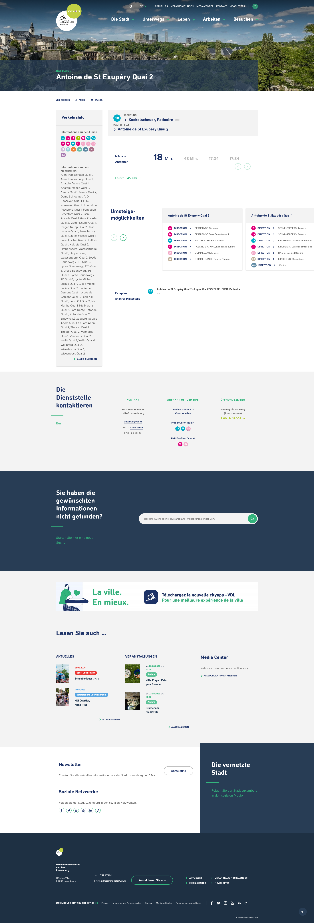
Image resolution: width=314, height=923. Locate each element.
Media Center (204, 6)
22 (183, 428)
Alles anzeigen (87, 359)
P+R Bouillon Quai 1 (182, 422)
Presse (104, 903)
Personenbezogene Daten (188, 903)
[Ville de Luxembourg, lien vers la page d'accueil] (69, 30)
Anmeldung (178, 770)
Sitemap (148, 903)
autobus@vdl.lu (133, 421)
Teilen (82, 100)
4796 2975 (136, 427)
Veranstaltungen (182, 6)
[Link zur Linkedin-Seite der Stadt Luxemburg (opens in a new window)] (90, 810)
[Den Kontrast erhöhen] (131, 6)
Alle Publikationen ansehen (220, 675)
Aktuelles (161, 6)
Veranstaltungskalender (231, 878)
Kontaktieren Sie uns (152, 880)
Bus (58, 423)
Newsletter (237, 6)
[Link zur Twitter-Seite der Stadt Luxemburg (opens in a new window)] (69, 810)
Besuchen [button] (244, 19)
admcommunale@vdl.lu (113, 880)
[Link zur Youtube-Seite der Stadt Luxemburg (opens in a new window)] (83, 810)
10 (177, 428)
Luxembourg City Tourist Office (75, 903)
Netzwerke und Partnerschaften (126, 903)
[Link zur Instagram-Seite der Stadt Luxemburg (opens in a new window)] (76, 810)
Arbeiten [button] (212, 19)
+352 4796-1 (105, 875)
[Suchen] (252, 518)
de (141, 6)
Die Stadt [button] (120, 19)
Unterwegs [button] (154, 19)
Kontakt (221, 6)
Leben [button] (184, 19)
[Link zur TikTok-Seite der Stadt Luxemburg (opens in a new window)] (98, 810)
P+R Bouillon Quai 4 (183, 438)
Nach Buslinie (63, 70)
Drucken (99, 100)
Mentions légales (164, 903)
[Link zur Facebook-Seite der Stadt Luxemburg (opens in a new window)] (61, 810)
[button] (255, 6)
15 (180, 444)
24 (188, 428)
